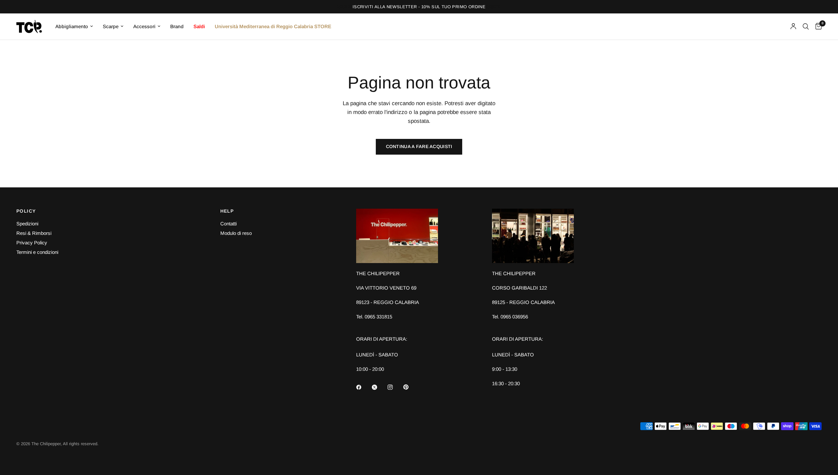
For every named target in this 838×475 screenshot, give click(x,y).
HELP (227, 211)
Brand (177, 26)
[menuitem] (74, 26)
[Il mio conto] (793, 26)
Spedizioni (27, 223)
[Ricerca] (805, 26)
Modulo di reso (236, 233)
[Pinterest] (410, 387)
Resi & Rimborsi (33, 233)
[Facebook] (363, 387)
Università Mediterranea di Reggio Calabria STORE (273, 26)
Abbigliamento (71, 26)
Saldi (199, 26)
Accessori (144, 26)
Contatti (228, 223)
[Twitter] (379, 387)
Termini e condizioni (37, 252)
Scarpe (110, 26)
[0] (817, 26)
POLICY (26, 211)
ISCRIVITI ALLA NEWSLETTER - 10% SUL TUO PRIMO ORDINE (419, 6)
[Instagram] (395, 387)
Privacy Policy (31, 242)
